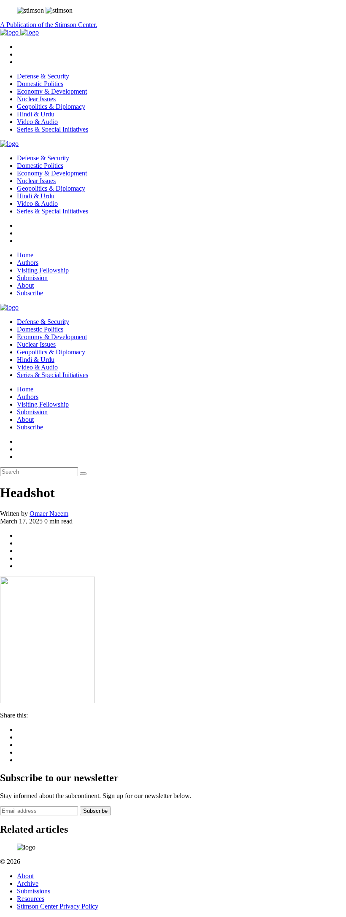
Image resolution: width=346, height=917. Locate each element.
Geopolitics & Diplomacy (51, 106)
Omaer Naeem (49, 513)
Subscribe (30, 293)
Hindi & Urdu (35, 114)
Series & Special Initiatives (52, 129)
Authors (27, 262)
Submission (32, 277)
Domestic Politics (40, 83)
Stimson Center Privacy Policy (57, 906)
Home (25, 255)
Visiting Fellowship (43, 270)
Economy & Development (52, 91)
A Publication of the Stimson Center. (48, 24)
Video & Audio (37, 121)
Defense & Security (43, 76)
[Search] (83, 473)
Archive (27, 883)
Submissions (33, 891)
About (25, 285)
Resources (30, 898)
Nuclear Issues (36, 98)
